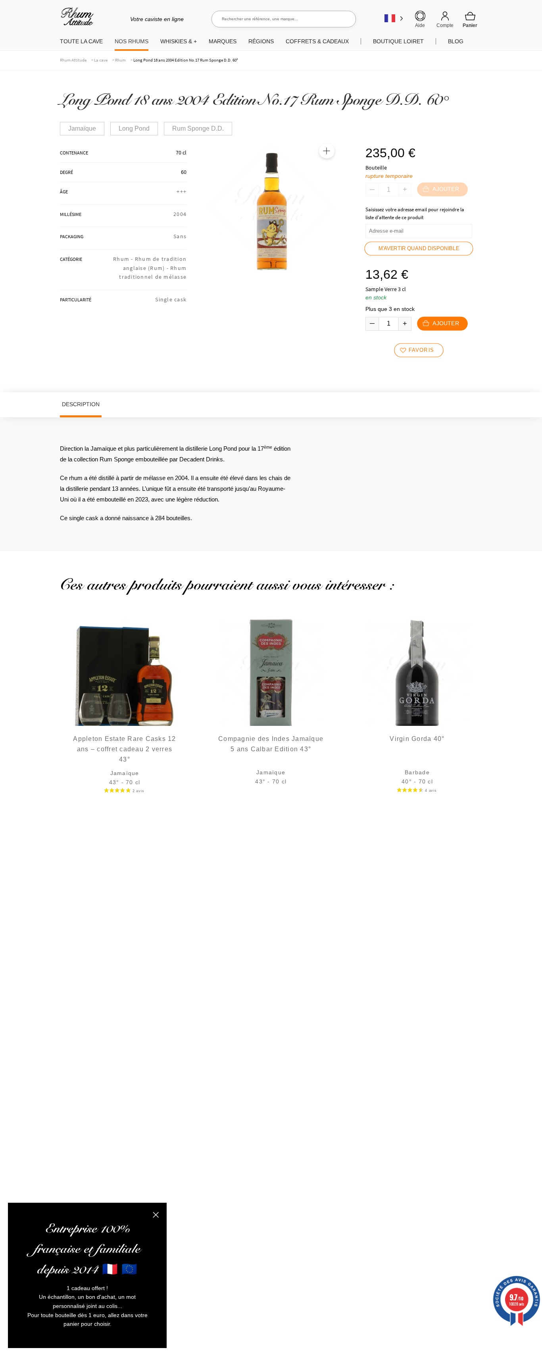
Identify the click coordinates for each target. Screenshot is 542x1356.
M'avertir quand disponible (419, 248)
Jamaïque (82, 128)
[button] (326, 150)
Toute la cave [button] (81, 41)
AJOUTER (445, 323)
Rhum (120, 60)
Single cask (170, 299)
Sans (179, 236)
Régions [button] (261, 41)
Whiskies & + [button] (178, 41)
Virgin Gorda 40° (417, 738)
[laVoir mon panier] (470, 19)
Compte (445, 25)
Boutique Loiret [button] (398, 41)
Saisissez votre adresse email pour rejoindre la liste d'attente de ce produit (414, 213)
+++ (181, 191)
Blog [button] (455, 41)
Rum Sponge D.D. (198, 128)
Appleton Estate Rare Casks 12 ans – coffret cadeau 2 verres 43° (124, 749)
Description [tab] (81, 404)
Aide (420, 25)
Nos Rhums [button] (131, 41)
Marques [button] (222, 41)
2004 (179, 214)
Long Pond (134, 128)
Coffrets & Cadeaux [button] (317, 41)
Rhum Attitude (75, 19)
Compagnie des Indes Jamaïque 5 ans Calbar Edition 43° (270, 743)
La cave (101, 60)
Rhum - (124, 258)
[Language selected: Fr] (394, 18)
